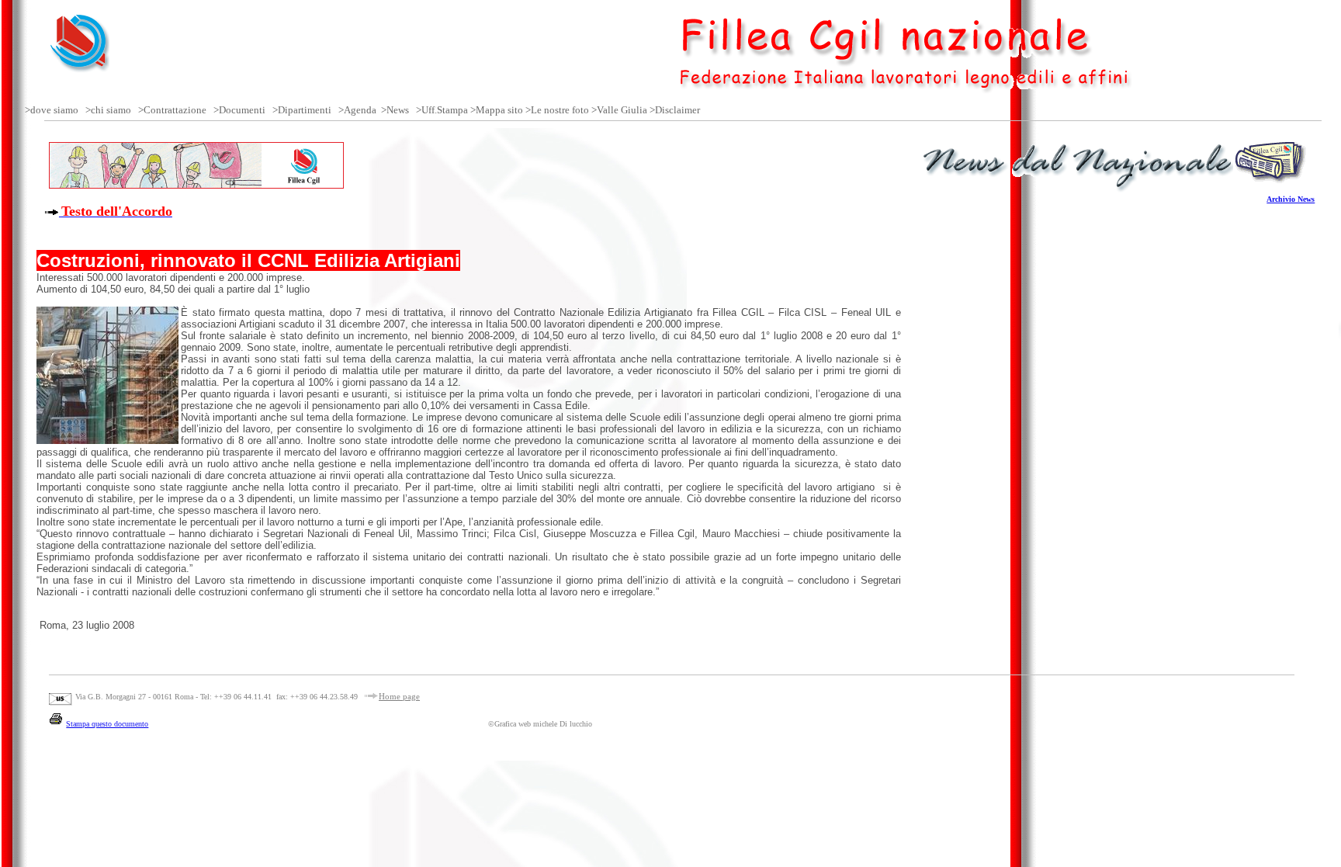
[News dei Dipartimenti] (411, 110)
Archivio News (1290, 199)
